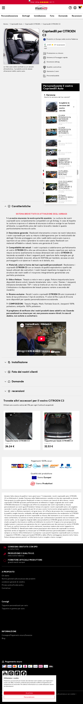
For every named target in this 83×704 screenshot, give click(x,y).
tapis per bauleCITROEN (31, 535)
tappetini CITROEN (13, 535)
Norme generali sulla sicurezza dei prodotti (18, 579)
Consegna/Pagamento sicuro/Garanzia (17, 635)
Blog (3, 638)
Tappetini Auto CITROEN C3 (17, 441)
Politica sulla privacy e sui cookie (62, 694)
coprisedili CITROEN (11, 502)
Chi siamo (5, 576)
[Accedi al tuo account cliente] (75, 8)
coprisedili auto (63, 496)
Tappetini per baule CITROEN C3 (58, 441)
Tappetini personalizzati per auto (15, 605)
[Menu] (18, 8)
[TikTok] (17, 673)
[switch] (9, 16)
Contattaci (6, 588)
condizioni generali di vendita (13, 582)
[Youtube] (5, 673)
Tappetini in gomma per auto (13, 608)
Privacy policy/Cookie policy (13, 585)
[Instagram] (11, 673)
